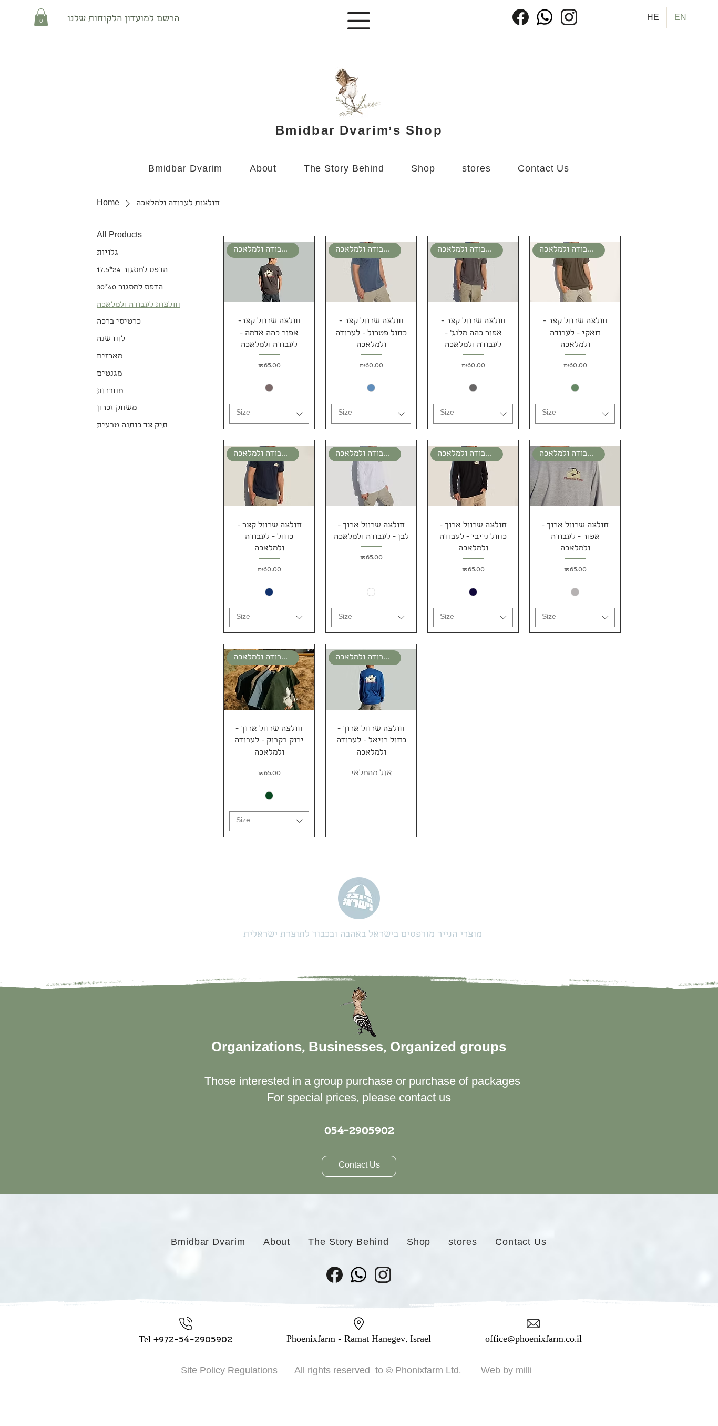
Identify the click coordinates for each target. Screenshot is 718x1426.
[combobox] (269, 414)
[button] (41, 17)
